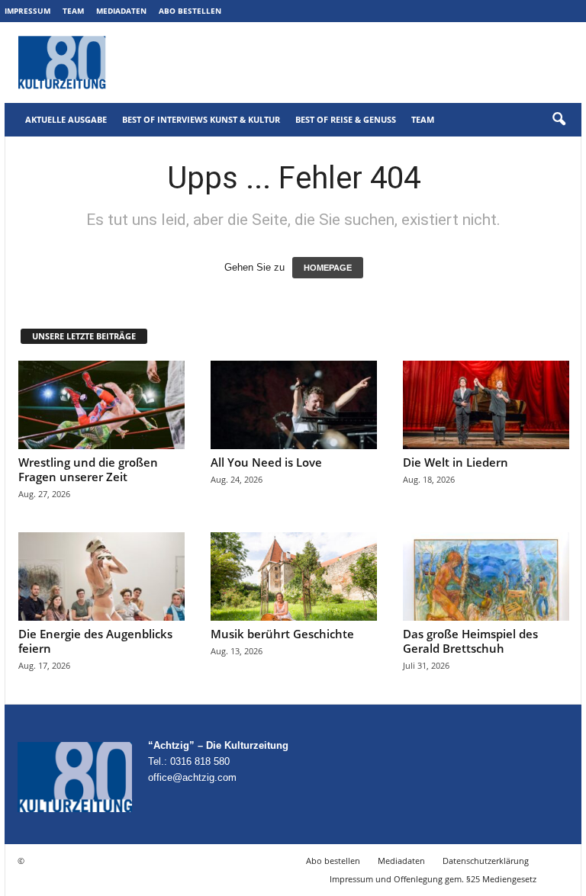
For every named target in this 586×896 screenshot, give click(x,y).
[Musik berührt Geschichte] (294, 576)
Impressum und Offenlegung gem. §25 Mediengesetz (433, 879)
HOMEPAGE (328, 267)
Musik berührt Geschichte (282, 633)
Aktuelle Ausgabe (66, 119)
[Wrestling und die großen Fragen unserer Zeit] (101, 405)
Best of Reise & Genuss (345, 119)
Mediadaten (121, 10)
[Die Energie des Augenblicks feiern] (101, 576)
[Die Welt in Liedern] (486, 405)
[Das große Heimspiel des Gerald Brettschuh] (486, 576)
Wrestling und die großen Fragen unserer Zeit (88, 469)
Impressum (27, 10)
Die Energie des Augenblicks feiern (95, 641)
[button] (558, 119)
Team (73, 10)
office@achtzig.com (192, 777)
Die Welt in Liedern (455, 462)
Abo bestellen (190, 10)
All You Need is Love (266, 462)
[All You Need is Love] (294, 405)
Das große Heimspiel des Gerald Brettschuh (470, 641)
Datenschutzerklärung (486, 860)
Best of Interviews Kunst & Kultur (201, 119)
